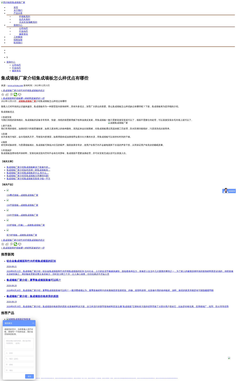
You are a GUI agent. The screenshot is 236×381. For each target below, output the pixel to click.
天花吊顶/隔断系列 (28, 22)
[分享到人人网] (19, 94)
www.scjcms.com (15, 85)
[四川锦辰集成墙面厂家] (13, 2)
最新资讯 (23, 34)
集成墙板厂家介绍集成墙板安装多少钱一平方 (28, 178)
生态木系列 (24, 19)
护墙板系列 (24, 16)
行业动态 (23, 31)
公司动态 (23, 28)
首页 (16, 7)
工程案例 (18, 37)
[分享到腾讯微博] (11, 94)
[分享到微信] (15, 94)
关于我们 (18, 10)
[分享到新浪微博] (7, 94)
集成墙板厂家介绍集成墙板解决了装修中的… (28, 167)
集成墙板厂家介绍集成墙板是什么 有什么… (28, 173)
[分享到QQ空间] (3, 94)
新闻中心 (18, 25)
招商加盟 (18, 40)
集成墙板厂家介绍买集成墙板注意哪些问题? (28, 176)
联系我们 (18, 43)
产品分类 (18, 13)
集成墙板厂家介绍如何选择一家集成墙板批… (28, 170)
